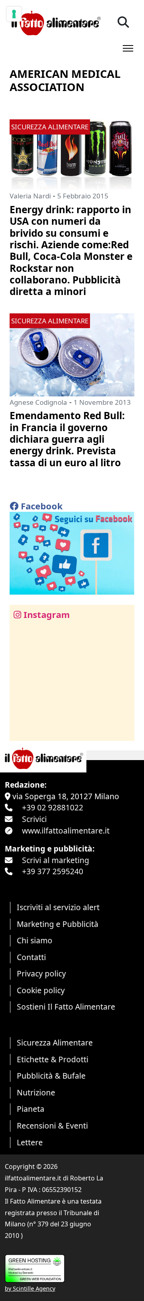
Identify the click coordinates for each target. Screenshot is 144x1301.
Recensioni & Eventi (52, 1125)
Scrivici (34, 819)
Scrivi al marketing (55, 860)
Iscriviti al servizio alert (58, 907)
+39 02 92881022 (52, 807)
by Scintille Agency (30, 1288)
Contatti (31, 957)
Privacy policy (41, 973)
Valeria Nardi (30, 195)
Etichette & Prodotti (52, 1059)
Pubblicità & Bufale (51, 1075)
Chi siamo (34, 940)
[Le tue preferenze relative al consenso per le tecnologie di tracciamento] (14, 14)
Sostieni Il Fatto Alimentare (66, 1006)
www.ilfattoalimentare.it (66, 830)
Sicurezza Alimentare (55, 1042)
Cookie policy (41, 990)
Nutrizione (36, 1092)
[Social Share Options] (21, 730)
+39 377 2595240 (52, 871)
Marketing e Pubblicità (57, 924)
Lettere (30, 1142)
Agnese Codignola (38, 402)
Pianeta (30, 1108)
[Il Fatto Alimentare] (55, 22)
